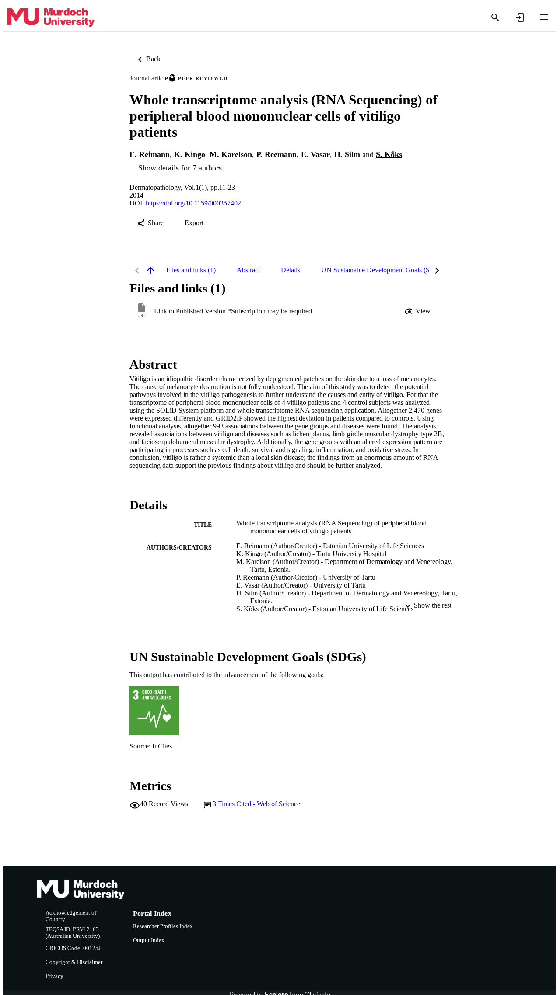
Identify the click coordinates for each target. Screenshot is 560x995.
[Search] (495, 17)
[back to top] (150, 270)
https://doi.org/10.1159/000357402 (193, 203)
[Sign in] (519, 17)
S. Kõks (389, 154)
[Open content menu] (544, 17)
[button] (418, 311)
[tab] (191, 270)
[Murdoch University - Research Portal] (50, 18)
